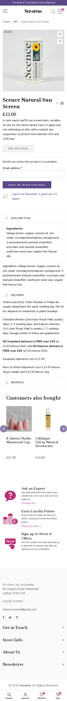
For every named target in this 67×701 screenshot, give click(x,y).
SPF (15, 21)
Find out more (30, 526)
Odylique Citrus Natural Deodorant (46, 442)
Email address (12, 168)
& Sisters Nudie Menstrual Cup (18, 440)
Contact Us (28, 503)
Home (6, 21)
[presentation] (3, 428)
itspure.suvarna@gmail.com (20, 609)
